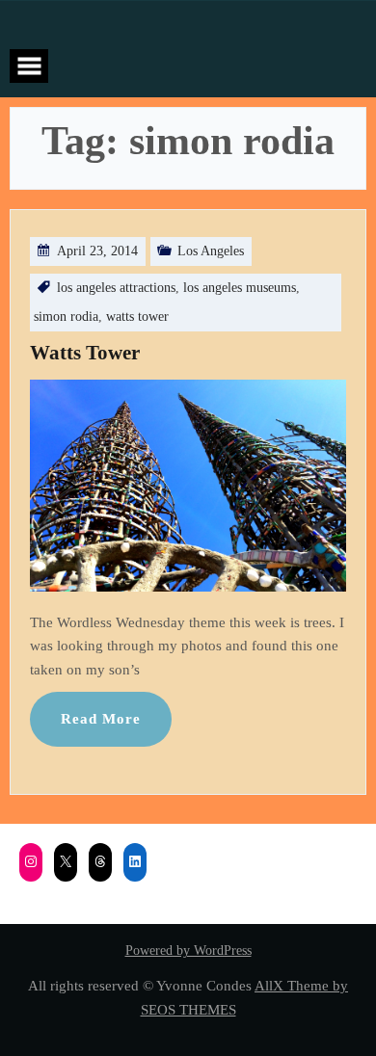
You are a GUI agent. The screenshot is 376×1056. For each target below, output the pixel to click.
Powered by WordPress (188, 950)
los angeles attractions (116, 287)
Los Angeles (210, 251)
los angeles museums (239, 287)
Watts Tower (85, 352)
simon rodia (66, 316)
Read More (101, 718)
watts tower (137, 316)
